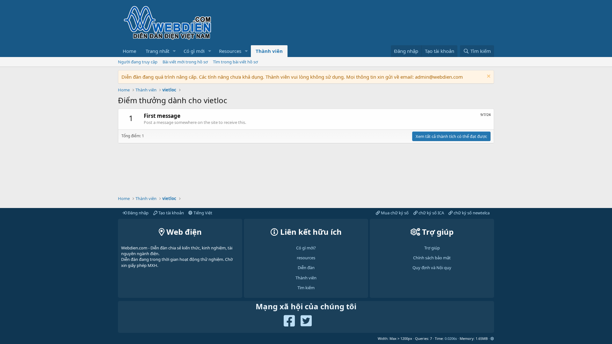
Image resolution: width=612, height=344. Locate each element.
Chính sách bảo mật (432, 258)
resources (306, 258)
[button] (174, 51)
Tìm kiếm (306, 287)
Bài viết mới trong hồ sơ (185, 62)
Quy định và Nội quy (431, 267)
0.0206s (451, 338)
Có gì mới (194, 51)
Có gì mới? (306, 248)
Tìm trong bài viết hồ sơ (235, 62)
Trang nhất (157, 51)
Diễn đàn (306, 267)
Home (129, 51)
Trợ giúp (432, 248)
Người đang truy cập (137, 62)
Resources (230, 51)
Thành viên (269, 51)
